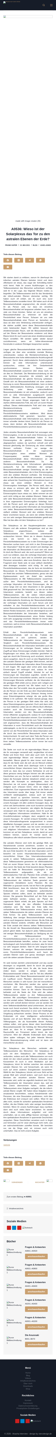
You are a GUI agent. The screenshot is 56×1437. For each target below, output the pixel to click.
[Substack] (27, 1228)
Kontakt (28, 1400)
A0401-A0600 (45, 245)
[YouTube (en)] (19, 1228)
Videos (28, 1378)
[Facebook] (7, 260)
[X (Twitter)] (18, 260)
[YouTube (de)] (9, 1228)
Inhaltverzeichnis (15, 1208)
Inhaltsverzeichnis (28, 1381)
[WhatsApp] (40, 260)
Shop (28, 1389)
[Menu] (51, 5)
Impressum (28, 1403)
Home (28, 1373)
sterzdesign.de (45, 1434)
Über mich (28, 1383)
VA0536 (6, 1145)
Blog (35, 245)
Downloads (28, 1386)
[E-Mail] (7, 267)
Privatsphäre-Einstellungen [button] (28, 1408)
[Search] (44, 5)
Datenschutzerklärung (27, 1406)
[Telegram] (29, 260)
